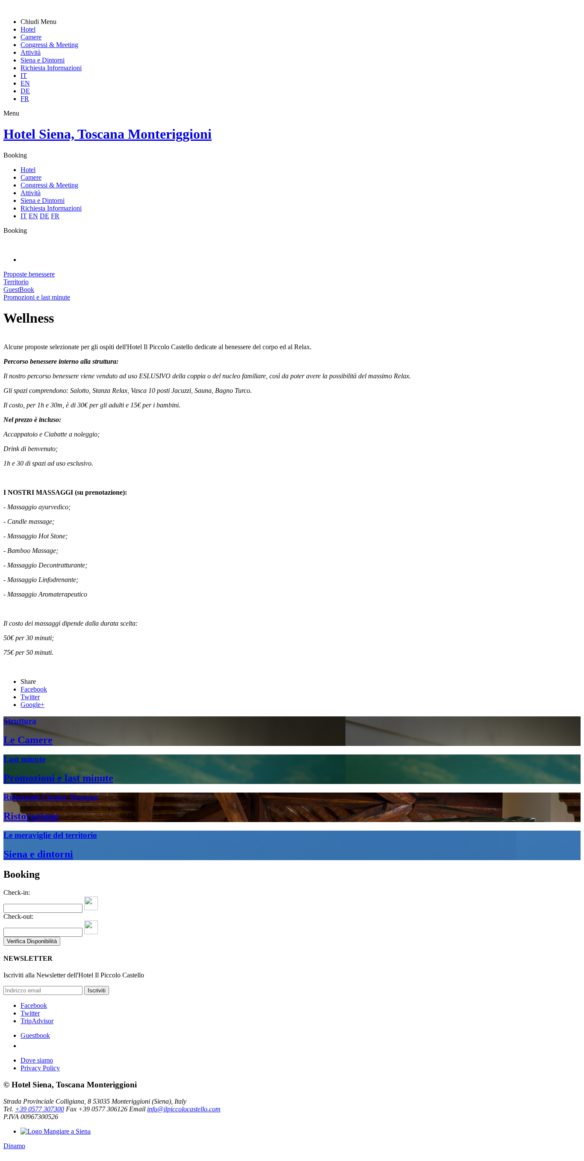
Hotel (28, 29)
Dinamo (14, 1145)
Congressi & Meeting (49, 44)
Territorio (16, 281)
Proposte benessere (29, 274)
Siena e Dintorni (43, 60)
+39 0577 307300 (39, 1109)
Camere (31, 37)
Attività (31, 52)
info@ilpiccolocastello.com (184, 1109)
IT (24, 75)
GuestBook (18, 289)
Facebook (34, 1005)
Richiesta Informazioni (51, 67)
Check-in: (16, 892)
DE (25, 91)
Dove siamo (37, 1060)
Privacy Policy (40, 1068)
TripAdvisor (37, 1020)
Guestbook (35, 1035)
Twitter (30, 1013)
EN (25, 83)
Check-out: (18, 916)
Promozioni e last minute (36, 297)
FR (25, 98)
